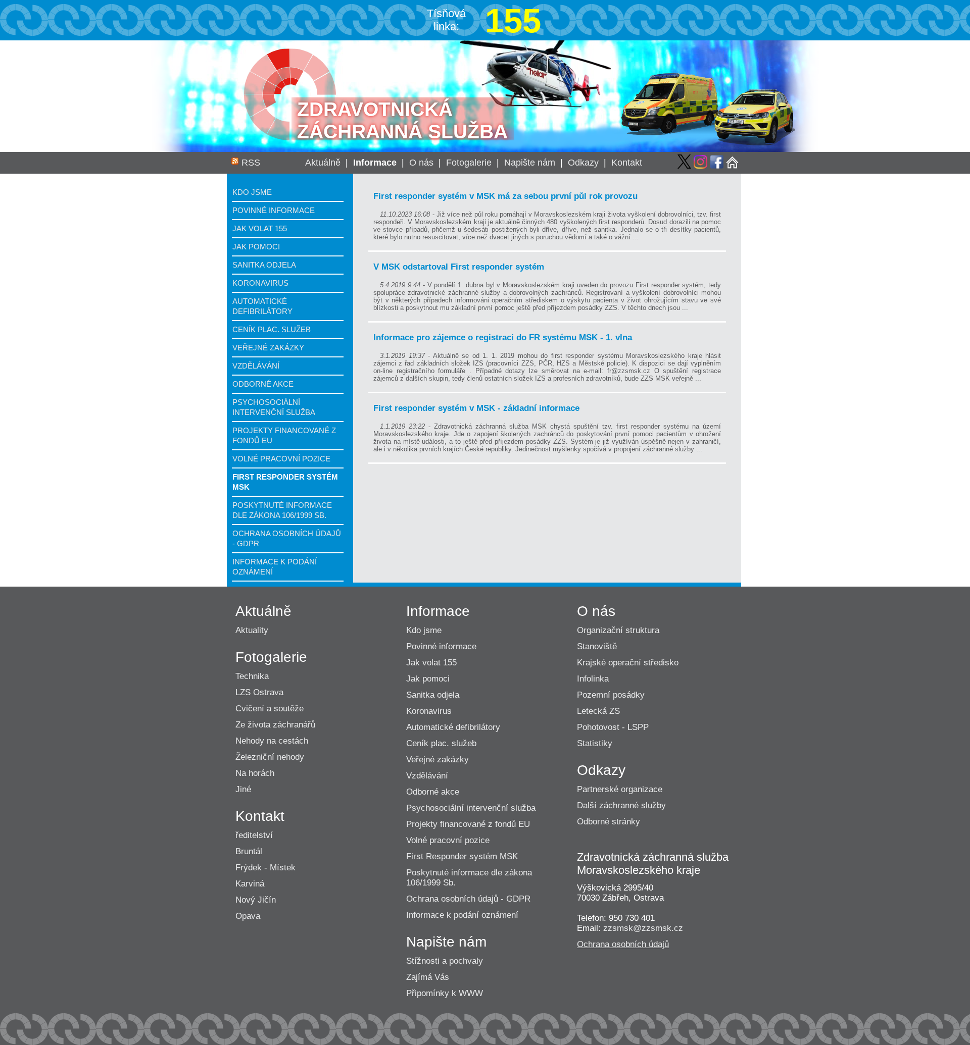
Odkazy (583, 163)
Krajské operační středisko (627, 662)
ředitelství (254, 835)
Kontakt (626, 163)
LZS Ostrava (259, 692)
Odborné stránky (608, 821)
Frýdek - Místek (265, 867)
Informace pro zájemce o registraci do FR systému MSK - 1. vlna (502, 337)
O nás (421, 163)
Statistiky (594, 743)
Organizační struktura (618, 630)
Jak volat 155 (259, 228)
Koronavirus (260, 283)
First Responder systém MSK (462, 856)
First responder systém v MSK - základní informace (476, 408)
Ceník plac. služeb (271, 329)
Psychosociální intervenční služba (471, 808)
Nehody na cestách (271, 741)
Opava (247, 916)
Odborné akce (263, 384)
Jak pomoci (256, 246)
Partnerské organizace (619, 789)
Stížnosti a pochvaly (444, 961)
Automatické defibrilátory (453, 727)
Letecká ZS (598, 711)
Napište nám (529, 163)
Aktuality (251, 630)
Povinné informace (273, 210)
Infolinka (593, 679)
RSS (250, 163)
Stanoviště (597, 646)
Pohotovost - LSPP (613, 727)
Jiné (243, 789)
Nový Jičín (255, 900)
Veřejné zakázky (268, 347)
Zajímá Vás (427, 977)
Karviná (249, 884)
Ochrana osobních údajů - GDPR (468, 899)
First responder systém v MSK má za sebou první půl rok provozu (505, 196)
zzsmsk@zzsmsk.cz (643, 928)
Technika (252, 676)
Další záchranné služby (621, 805)
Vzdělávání (255, 365)
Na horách (254, 773)
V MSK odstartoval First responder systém (458, 267)
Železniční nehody (269, 757)
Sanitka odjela (264, 264)
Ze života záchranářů (275, 724)
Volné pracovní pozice (281, 458)
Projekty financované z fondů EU (468, 824)
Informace (375, 163)
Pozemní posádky (611, 695)
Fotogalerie (469, 163)
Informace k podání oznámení (462, 915)
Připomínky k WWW (444, 993)
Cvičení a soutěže (269, 708)
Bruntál (248, 851)
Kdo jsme (252, 192)
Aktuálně (323, 163)
